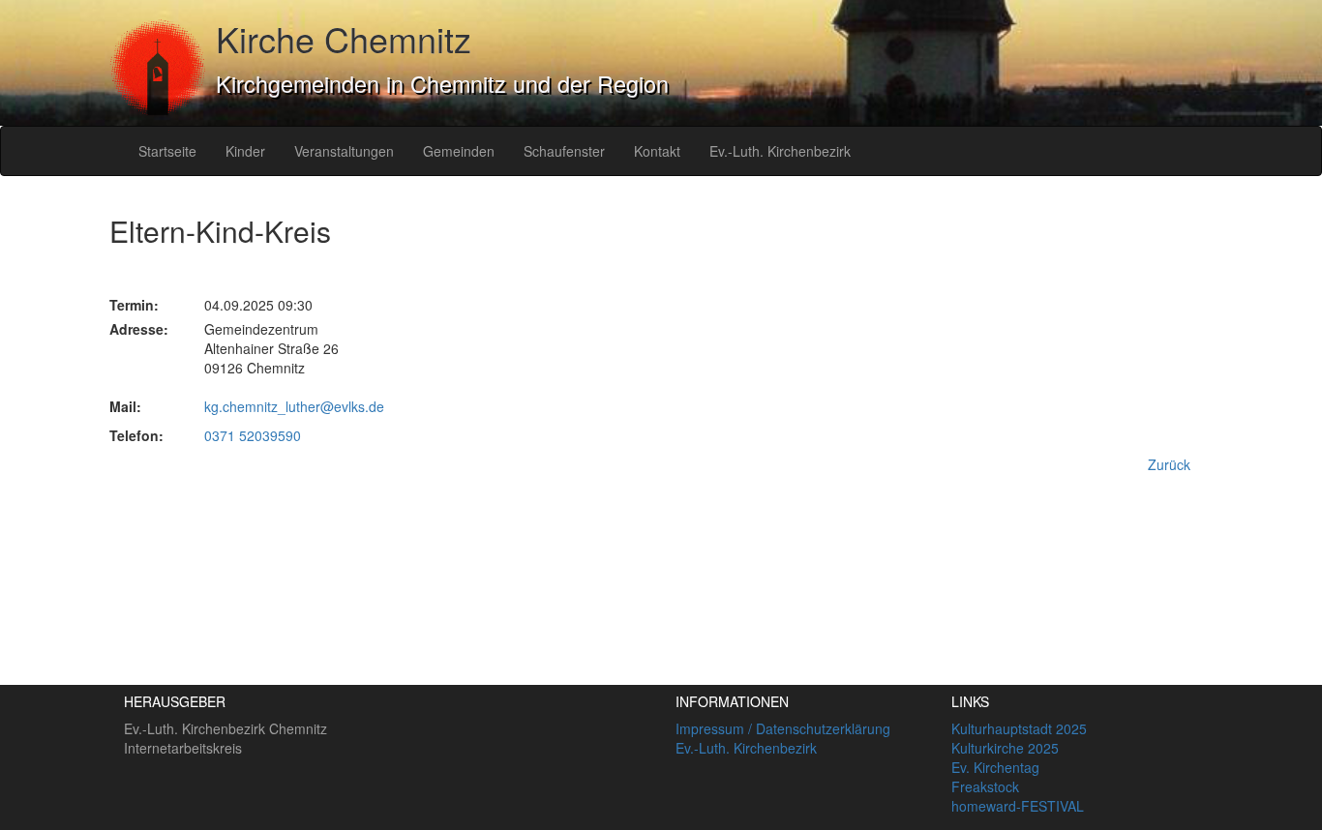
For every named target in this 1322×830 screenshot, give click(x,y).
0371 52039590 (252, 435)
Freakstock (985, 786)
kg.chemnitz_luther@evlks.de (294, 406)
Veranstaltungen (344, 151)
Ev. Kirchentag (995, 767)
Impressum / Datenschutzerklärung (783, 728)
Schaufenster (564, 151)
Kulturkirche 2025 (1005, 747)
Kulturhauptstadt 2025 (1019, 728)
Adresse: (138, 329)
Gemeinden (459, 151)
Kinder (245, 151)
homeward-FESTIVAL (1017, 805)
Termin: (134, 304)
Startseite (167, 151)
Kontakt (657, 151)
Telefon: (136, 435)
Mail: (125, 406)
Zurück (1169, 464)
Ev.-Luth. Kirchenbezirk (780, 151)
